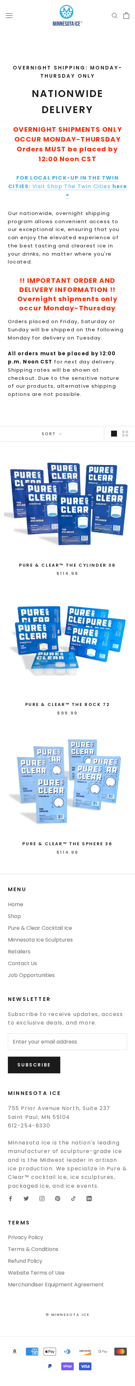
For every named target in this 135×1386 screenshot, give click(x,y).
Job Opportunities (31, 975)
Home (15, 904)
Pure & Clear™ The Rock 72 (67, 704)
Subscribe (34, 1065)
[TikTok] (73, 1198)
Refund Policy (25, 1261)
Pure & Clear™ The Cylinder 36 (67, 565)
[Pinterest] (57, 1198)
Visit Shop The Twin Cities (67, 186)
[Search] (115, 15)
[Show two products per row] (125, 434)
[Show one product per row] (114, 434)
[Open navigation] (9, 15)
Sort (50, 434)
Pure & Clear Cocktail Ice (40, 928)
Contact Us (22, 963)
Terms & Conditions (33, 1249)
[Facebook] (10, 1198)
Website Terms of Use (36, 1273)
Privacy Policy (25, 1237)
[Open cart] (126, 15)
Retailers (19, 951)
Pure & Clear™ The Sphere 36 (67, 844)
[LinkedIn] (89, 1198)
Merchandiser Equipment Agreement (56, 1284)
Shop (14, 916)
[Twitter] (26, 1198)
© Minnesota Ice (68, 1314)
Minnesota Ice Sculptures (40, 940)
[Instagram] (42, 1198)
